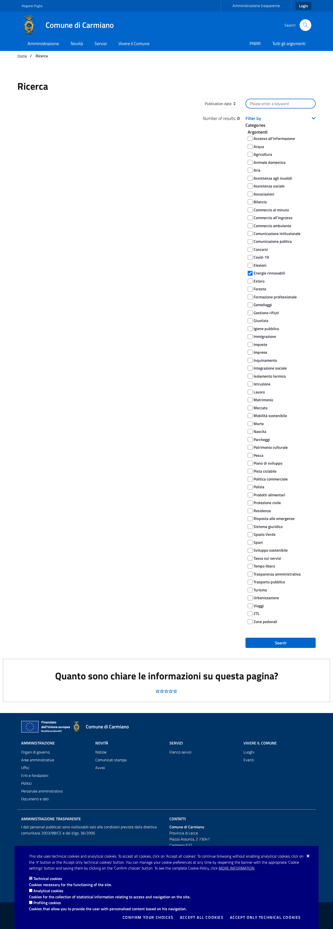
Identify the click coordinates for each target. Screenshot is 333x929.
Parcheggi (262, 439)
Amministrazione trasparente (256, 6)
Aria (257, 170)
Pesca (258, 455)
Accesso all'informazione (274, 138)
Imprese (260, 352)
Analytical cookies (48, 891)
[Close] (308, 856)
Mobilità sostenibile (270, 416)
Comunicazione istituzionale (277, 233)
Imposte (260, 344)
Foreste (260, 289)
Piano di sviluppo (268, 463)
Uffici (25, 768)
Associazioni (264, 194)
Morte (259, 424)
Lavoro (259, 392)
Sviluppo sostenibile (271, 550)
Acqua (259, 146)
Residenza (262, 511)
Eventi (249, 760)
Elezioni (260, 265)
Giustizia (261, 320)
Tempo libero (264, 566)
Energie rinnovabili (269, 273)
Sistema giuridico (268, 526)
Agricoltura (263, 154)
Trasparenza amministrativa (277, 574)
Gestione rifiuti (266, 313)
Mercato (260, 408)
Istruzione (262, 384)
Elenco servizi (180, 752)
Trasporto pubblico (269, 582)
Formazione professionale (275, 297)
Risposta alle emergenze (274, 518)
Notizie (101, 752)
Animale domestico (269, 162)
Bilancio (260, 202)
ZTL (257, 613)
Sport (258, 542)
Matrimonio (263, 400)
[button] (280, 118)
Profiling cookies (47, 903)
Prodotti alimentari (269, 495)
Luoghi (249, 752)
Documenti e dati (35, 799)
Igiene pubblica (266, 329)
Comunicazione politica (273, 241)
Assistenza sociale (269, 186)
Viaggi (259, 606)
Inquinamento (265, 360)
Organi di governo (35, 752)
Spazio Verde (264, 534)
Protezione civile (267, 503)
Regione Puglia (32, 5)
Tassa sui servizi (267, 558)
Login (303, 6)
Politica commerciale (271, 479)
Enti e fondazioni (34, 775)
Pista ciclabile (265, 471)
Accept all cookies (202, 917)
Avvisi (100, 768)
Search (280, 643)
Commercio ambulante (272, 226)
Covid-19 (261, 257)
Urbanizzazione (266, 598)
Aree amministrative (37, 760)
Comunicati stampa (111, 760)
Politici (26, 783)
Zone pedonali (265, 622)
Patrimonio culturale (271, 447)
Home (22, 56)
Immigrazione (265, 336)
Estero (259, 281)
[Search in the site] (305, 25)
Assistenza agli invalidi (273, 178)
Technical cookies (47, 878)
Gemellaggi (263, 305)
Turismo (260, 590)
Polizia (259, 487)
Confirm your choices (148, 917)
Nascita (260, 431)
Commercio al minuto (271, 210)
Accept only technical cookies (265, 917)
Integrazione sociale (270, 368)
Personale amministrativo (42, 791)
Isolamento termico (270, 376)
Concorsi (261, 249)
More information (237, 868)
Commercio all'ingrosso (273, 218)
